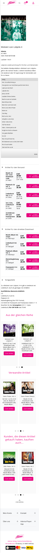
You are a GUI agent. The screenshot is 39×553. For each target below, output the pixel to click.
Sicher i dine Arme (7, 122)
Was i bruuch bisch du (8, 139)
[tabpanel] (9, 342)
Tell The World (6, 125)
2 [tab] (19, 367)
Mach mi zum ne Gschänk (9, 99)
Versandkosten (10, 544)
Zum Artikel (9, 353)
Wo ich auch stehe (7, 144)
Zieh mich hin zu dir (7, 147)
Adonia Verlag (12, 541)
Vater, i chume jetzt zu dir (9, 127)
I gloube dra (5, 91)
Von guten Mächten (7, 133)
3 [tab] (22, 367)
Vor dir (4, 136)
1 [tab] (17, 367)
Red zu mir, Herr (6, 116)
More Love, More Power (9, 108)
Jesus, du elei (5, 93)
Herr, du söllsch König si (9, 82)
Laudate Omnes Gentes (8, 96)
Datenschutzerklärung (24, 541)
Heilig (3, 79)
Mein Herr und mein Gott (9, 105)
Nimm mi (4, 110)
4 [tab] (23, 431)
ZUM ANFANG (20, 502)
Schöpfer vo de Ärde (8, 119)
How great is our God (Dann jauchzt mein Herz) (15, 85)
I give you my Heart (7, 88)
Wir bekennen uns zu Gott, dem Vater (12, 142)
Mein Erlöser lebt (7, 102)
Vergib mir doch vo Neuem (9, 130)
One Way (4, 113)
